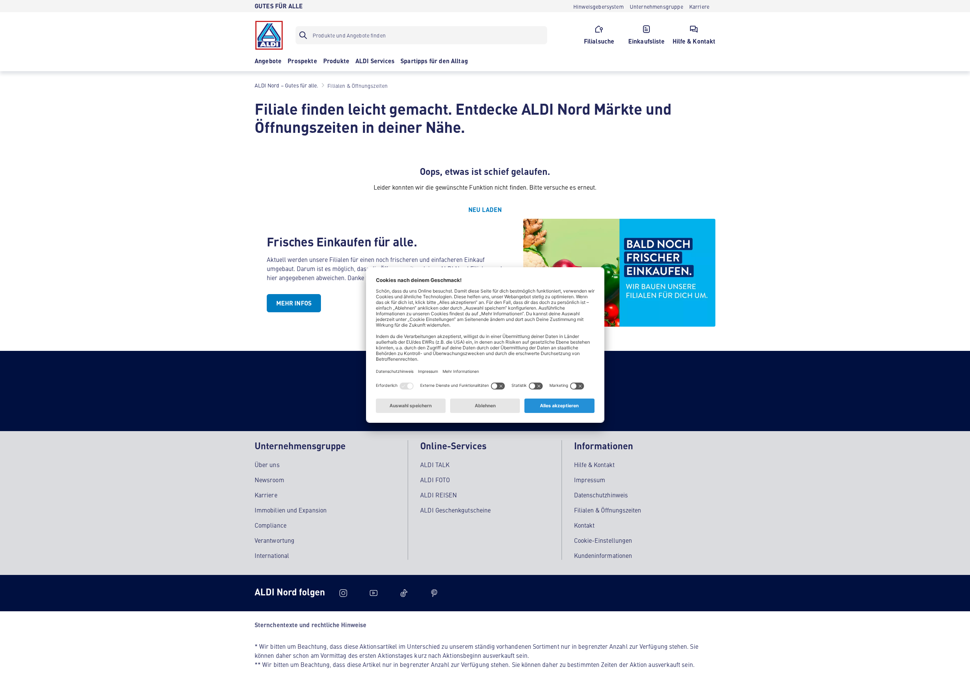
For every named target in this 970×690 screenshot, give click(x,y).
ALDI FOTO (435, 479)
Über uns (267, 464)
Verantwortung (274, 540)
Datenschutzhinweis (601, 495)
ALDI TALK (434, 464)
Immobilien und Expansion (291, 510)
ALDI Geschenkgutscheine (455, 510)
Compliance (270, 525)
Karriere (266, 495)
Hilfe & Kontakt (594, 464)
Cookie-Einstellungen (603, 540)
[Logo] (269, 35)
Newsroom (269, 479)
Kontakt (584, 525)
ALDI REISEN (438, 495)
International (272, 555)
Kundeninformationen (603, 555)
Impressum (589, 479)
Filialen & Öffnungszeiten (607, 510)
